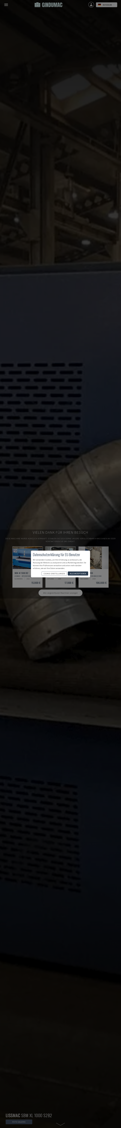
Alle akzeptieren (78, 573)
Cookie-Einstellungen (54, 573)
